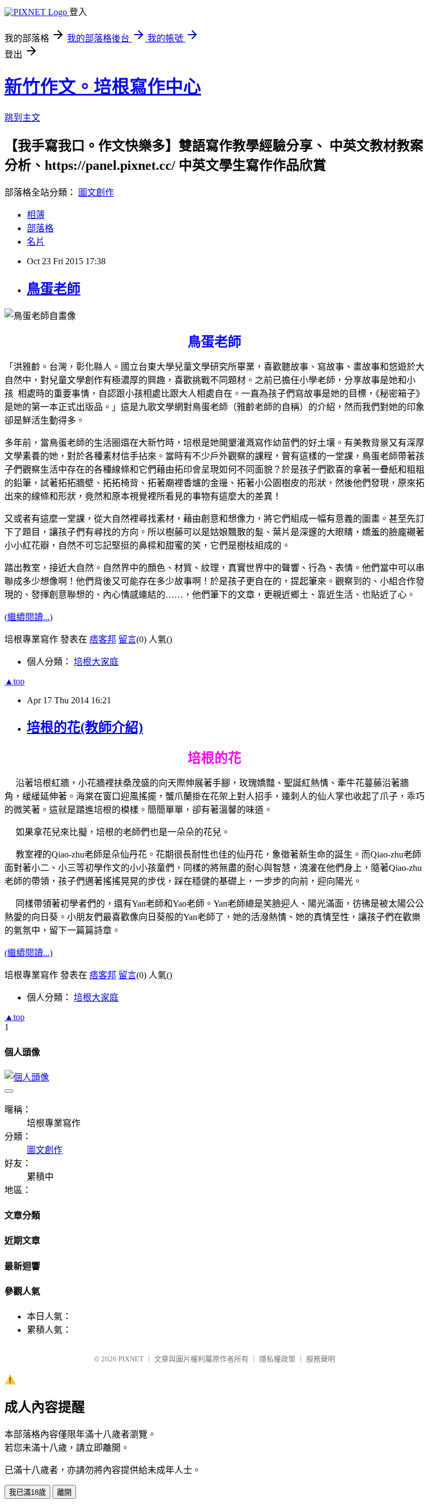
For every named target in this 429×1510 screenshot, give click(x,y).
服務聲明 (320, 1359)
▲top (14, 681)
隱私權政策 (277, 1359)
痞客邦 (102, 639)
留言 (127, 639)
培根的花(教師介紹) (85, 727)
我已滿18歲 (27, 1492)
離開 (64, 1492)
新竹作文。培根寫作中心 (102, 87)
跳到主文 (22, 117)
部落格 (40, 228)
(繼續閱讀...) (28, 617)
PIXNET (131, 1359)
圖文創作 (96, 192)
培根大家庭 (96, 661)
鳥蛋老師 (53, 289)
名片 (36, 241)
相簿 (36, 215)
